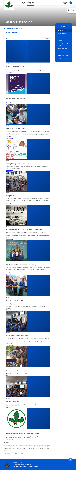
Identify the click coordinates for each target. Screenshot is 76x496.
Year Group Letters (63, 58)
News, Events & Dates (12, 28)
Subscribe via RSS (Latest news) (15, 453)
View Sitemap (16, 466)
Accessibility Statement (26, 466)
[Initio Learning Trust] (71, 10)
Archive (48, 38)
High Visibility (36, 466)
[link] (42, 38)
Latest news (61, 30)
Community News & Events (63, 44)
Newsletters (61, 40)
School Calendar (62, 33)
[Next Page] (44, 38)
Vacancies (60, 37)
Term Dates (61, 52)
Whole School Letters (63, 55)
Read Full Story (9, 72)
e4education (28, 464)
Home (5, 28)
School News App (62, 48)
